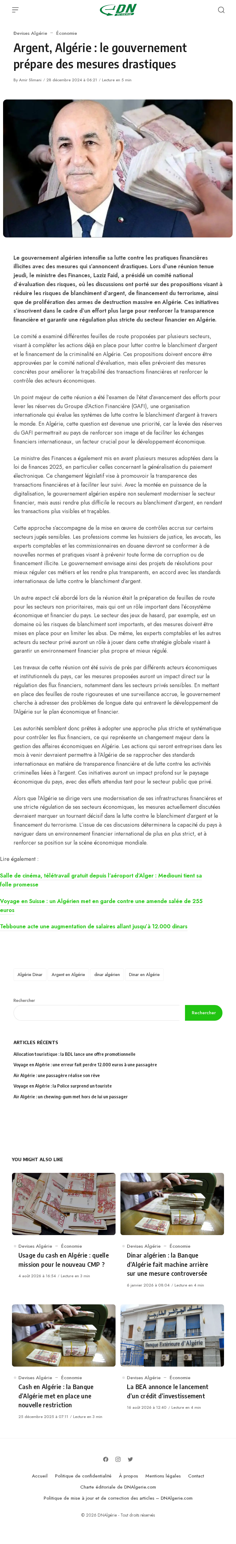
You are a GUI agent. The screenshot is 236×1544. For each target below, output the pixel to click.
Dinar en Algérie (144, 974)
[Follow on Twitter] (130, 1459)
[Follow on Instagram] (118, 1459)
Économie (66, 33)
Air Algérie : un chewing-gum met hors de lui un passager (71, 1096)
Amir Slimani (30, 80)
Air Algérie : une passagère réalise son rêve (57, 1075)
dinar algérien (107, 974)
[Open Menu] (15, 10)
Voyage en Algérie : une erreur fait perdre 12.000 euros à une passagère (85, 1064)
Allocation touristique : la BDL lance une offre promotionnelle (75, 1054)
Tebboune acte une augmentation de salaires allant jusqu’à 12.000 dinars (93, 926)
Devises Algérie (30, 33)
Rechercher (24, 1000)
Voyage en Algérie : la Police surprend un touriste (63, 1085)
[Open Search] (221, 10)
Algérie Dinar (30, 974)
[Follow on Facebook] (105, 1459)
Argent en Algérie (68, 974)
